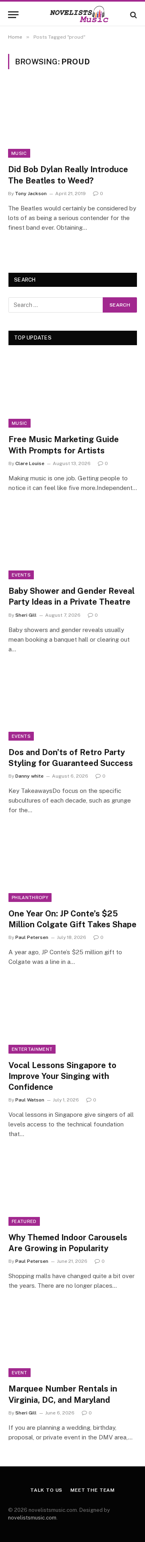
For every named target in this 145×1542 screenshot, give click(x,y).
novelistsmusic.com (32, 1518)
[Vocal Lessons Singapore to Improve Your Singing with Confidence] (72, 1017)
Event (19, 1372)
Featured (24, 1221)
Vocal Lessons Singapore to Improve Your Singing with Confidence (62, 1076)
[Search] (132, 15)
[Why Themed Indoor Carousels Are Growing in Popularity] (72, 1189)
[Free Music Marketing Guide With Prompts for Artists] (72, 392)
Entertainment (32, 1049)
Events (21, 574)
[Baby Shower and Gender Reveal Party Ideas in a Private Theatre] (72, 543)
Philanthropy (30, 897)
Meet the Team (92, 1490)
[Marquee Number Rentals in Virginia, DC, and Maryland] (72, 1341)
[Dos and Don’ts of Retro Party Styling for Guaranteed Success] (72, 705)
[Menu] (13, 15)
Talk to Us (46, 1490)
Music (19, 153)
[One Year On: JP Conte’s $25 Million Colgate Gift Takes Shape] (72, 866)
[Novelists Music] (72, 15)
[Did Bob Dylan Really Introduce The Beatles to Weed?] (72, 121)
